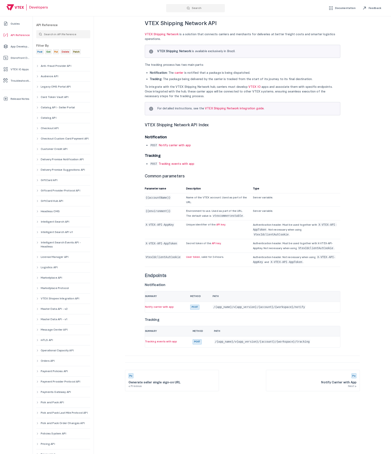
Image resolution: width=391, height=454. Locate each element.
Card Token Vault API (54, 97)
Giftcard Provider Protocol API (60, 190)
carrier (179, 73)
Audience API (49, 76)
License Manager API (54, 257)
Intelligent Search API (55, 221)
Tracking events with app (176, 164)
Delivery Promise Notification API (62, 159)
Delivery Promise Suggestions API (63, 169)
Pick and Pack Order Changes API (63, 423)
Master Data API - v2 (54, 309)
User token (193, 257)
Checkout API (50, 128)
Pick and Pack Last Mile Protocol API (64, 412)
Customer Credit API (54, 149)
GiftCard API (49, 180)
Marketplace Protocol (55, 288)
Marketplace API (51, 277)
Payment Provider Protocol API (60, 381)
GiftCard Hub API (52, 201)
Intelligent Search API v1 (57, 232)
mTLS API (47, 340)
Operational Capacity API (57, 350)
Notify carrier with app (175, 145)
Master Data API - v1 (54, 319)
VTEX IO (254, 87)
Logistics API (49, 267)
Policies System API (53, 433)
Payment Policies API (54, 371)
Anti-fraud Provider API (56, 66)
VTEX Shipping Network (162, 34)
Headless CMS (50, 211)
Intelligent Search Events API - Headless (61, 244)
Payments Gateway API (56, 392)
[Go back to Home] (27, 8)
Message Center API (54, 329)
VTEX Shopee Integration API (60, 298)
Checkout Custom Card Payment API (65, 138)
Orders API (48, 361)
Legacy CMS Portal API (56, 86)
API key (220, 224)
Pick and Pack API (52, 402)
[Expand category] (37, 66)
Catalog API (48, 118)
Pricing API (48, 444)
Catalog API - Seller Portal (58, 107)
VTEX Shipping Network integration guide (234, 108)
